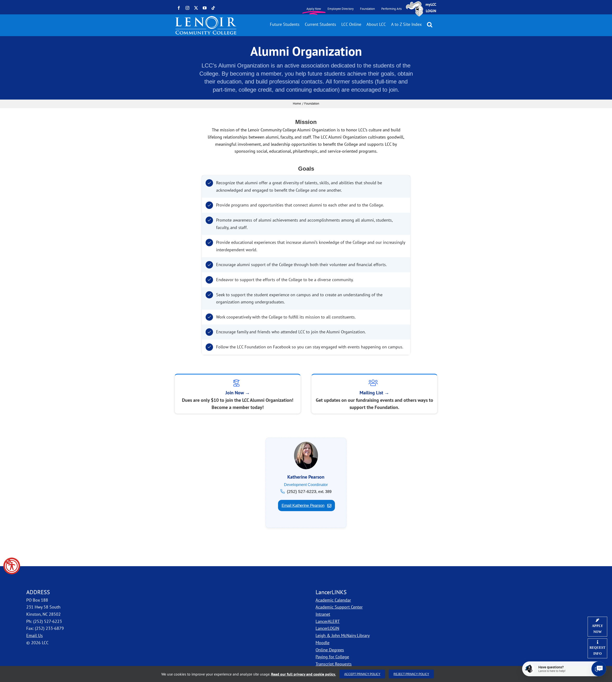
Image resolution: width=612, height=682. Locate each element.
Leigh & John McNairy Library (343, 635)
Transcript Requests (334, 664)
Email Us (34, 635)
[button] (11, 566)
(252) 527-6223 (301, 491)
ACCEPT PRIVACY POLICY (362, 674)
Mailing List (374, 393)
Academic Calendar (333, 600)
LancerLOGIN (327, 628)
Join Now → (237, 393)
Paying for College (332, 657)
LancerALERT (328, 621)
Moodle (322, 642)
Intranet (323, 614)
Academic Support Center (339, 607)
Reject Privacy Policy (411, 674)
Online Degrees (330, 650)
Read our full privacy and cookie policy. (303, 674)
